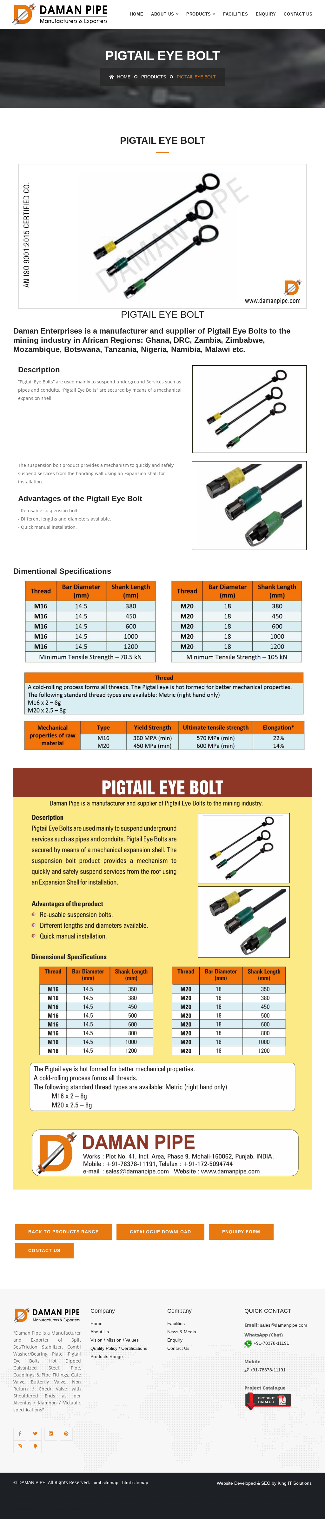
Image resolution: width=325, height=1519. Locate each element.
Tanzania (21, 1499)
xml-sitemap (104, 1482)
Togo (40, 1508)
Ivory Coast (89, 1499)
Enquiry (266, 14)
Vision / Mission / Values (114, 1340)
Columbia (125, 1499)
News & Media (181, 1331)
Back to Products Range (63, 1231)
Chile (143, 1499)
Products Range (106, 1356)
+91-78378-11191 (270, 1343)
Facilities (235, 14)
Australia (194, 1499)
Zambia (213, 1499)
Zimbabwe (22, 1508)
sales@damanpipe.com (283, 1325)
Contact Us (298, 14)
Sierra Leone (45, 1499)
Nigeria (290, 1499)
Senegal (57, 1508)
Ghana (68, 1499)
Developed (245, 1483)
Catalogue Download (160, 1231)
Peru (108, 1499)
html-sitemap (134, 1482)
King (282, 1483)
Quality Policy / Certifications (118, 1348)
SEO (265, 1483)
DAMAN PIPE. (32, 1482)
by (274, 1483)
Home (136, 14)
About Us (162, 14)
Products (198, 14)
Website (225, 1483)
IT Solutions (300, 1483)
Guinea (75, 1508)
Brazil (157, 1499)
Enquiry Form (241, 1231)
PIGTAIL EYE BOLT (54, 290)
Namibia (271, 1499)
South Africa (235, 1499)
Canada (174, 1499)
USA (255, 1499)
